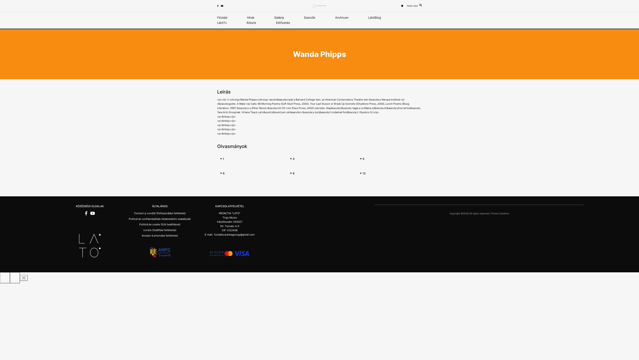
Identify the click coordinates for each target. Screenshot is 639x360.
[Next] (15, 277)
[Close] (24, 278)
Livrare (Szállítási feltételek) (159, 230)
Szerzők (309, 17)
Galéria (279, 17)
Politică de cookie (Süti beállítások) (159, 224)
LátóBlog (374, 17)
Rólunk (251, 22)
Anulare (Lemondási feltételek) (160, 235)
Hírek (250, 17)
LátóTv (222, 22)
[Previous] (5, 277)
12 (364, 173)
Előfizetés (283, 22)
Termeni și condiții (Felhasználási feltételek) (160, 213)
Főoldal (222, 17)
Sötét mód (412, 5)
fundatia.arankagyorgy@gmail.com (234, 234)
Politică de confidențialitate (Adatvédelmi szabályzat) (160, 218)
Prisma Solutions (500, 213)
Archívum (341, 17)
